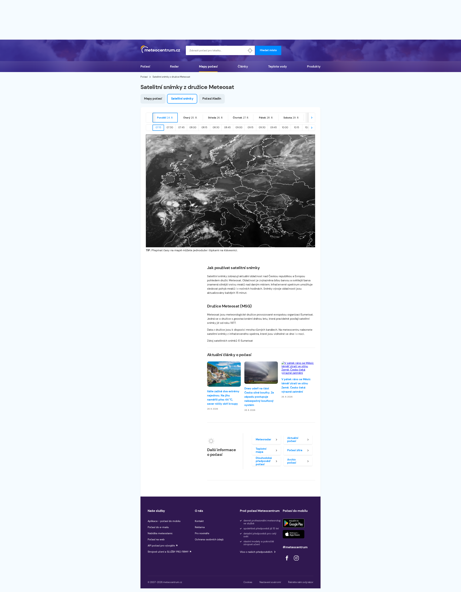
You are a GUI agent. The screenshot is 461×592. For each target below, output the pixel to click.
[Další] (311, 117)
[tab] (165, 117)
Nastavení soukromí (270, 582)
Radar (174, 66)
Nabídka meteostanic (160, 533)
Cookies (247, 582)
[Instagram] (296, 561)
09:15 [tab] (250, 127)
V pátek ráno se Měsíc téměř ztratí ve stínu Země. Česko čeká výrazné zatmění (296, 385)
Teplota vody (277, 66)
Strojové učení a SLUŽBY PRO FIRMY (168, 551)
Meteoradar (263, 439)
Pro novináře (202, 533)
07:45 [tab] (181, 127)
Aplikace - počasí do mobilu (164, 521)
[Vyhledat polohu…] (250, 50)
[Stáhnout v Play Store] (293, 523)
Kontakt (199, 521)
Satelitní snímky (182, 98)
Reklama (200, 527)
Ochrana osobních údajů (209, 539)
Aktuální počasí (292, 439)
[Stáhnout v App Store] (293, 534)
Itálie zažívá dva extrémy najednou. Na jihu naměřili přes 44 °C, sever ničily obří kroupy (223, 398)
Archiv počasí (291, 461)
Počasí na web (156, 539)
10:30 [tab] (308, 127)
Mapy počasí (208, 66)
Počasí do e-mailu (158, 527)
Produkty (314, 66)
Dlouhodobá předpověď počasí (264, 461)
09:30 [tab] (262, 127)
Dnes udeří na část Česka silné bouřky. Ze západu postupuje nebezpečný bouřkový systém (259, 397)
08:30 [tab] (216, 127)
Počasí (145, 66)
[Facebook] (287, 561)
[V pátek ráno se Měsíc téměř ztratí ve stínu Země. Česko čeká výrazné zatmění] (298, 368)
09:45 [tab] (273, 127)
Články (243, 66)
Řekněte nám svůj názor (300, 582)
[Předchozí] (149, 117)
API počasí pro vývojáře (161, 545)
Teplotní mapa (261, 450)
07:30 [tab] (170, 127)
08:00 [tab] (192, 127)
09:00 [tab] (239, 127)
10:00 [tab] (285, 127)
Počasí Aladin (211, 98)
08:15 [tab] (204, 127)
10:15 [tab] (296, 127)
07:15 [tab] (158, 127)
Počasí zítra (294, 450)
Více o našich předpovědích (256, 551)
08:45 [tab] (227, 127)
